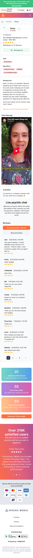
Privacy (16, 522)
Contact (16, 517)
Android (21, 10)
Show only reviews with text (16, 228)
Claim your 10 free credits (16, 416)
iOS (30, 10)
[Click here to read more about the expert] (15, 109)
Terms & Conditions (16, 526)
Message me (18, 50)
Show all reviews (16, 233)
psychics (9, 21)
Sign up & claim (16, 5)
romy (16, 21)
